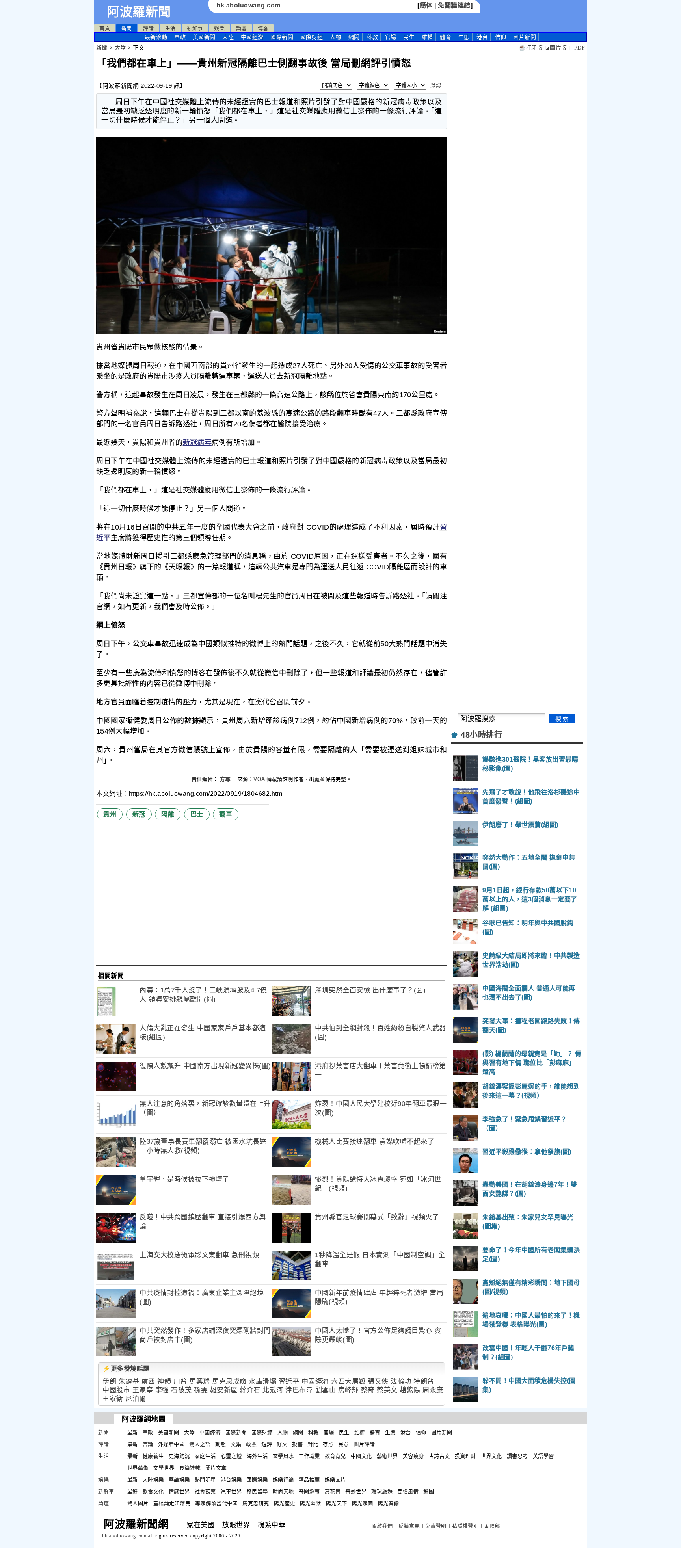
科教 (372, 37)
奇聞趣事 (309, 1491)
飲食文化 (153, 1491)
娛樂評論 (283, 1480)
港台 (482, 37)
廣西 (148, 1381)
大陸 (228, 37)
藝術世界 (387, 1456)
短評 (266, 1444)
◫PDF (577, 48)
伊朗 (109, 1381)
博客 (263, 28)
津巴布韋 (299, 1390)
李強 (162, 1390)
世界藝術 (138, 1468)
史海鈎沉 (179, 1456)
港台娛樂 (231, 1480)
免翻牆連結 (454, 5)
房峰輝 (348, 1390)
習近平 (289, 1381)
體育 (445, 37)
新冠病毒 (197, 442)
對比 (312, 1444)
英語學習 (543, 1456)
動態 (220, 1444)
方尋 (226, 779)
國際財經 (311, 37)
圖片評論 (364, 1444)
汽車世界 (231, 1491)
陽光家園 (362, 1503)
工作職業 (309, 1456)
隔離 (167, 814)
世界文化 (491, 1456)
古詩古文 (439, 1456)
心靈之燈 (231, 1456)
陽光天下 (336, 1503)
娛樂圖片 (335, 1480)
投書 (297, 1444)
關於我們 (382, 1526)
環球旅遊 (382, 1491)
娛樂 (219, 28)
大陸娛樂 (153, 1480)
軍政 (180, 37)
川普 (180, 1381)
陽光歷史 (284, 1503)
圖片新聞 (441, 1432)
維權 (427, 37)
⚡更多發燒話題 (126, 1368)
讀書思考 (517, 1456)
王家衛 (112, 1399)
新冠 (138, 814)
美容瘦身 (413, 1456)
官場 (390, 37)
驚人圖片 (138, 1503)
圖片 (524, 37)
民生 (409, 37)
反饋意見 (409, 1526)
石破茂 (181, 1390)
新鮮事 (195, 28)
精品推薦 (309, 1480)
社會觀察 (205, 1491)
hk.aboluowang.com (248, 5)
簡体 (426, 5)
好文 (282, 1444)
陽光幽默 (310, 1503)
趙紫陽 (410, 1390)
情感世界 (179, 1491)
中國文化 (361, 1456)
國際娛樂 (257, 1480)
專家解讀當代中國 (216, 1503)
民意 (343, 1444)
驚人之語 (199, 1444)
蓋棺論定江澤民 (172, 1503)
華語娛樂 (179, 1480)
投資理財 (465, 1456)
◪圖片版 (556, 48)
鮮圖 (428, 1491)
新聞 (126, 28)
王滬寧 (142, 1390)
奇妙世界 (356, 1491)
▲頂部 (492, 1526)
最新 (156, 37)
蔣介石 (250, 1390)
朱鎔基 (129, 1381)
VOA (259, 779)
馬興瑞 (199, 1381)
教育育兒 (335, 1456)
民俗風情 (408, 1491)
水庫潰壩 (262, 1381)
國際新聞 (281, 37)
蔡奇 (368, 1390)
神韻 (164, 1381)
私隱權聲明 (465, 1526)
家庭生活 (205, 1456)
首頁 (104, 28)
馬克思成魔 (229, 1381)
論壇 (241, 28)
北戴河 (272, 1390)
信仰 (500, 37)
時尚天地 (283, 1491)
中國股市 (116, 1390)
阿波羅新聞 (139, 12)
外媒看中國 (171, 1444)
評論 (148, 28)
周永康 (432, 1390)
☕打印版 (531, 48)
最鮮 (132, 1491)
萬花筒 (333, 1491)
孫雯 (201, 1390)
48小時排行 (481, 734)
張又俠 (378, 1381)
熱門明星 (205, 1480)
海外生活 (257, 1456)
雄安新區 (224, 1390)
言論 (148, 1444)
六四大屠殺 (348, 1381)
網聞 (354, 37)
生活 (170, 28)
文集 (236, 1444)
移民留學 (257, 1491)
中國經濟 (252, 37)
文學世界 (164, 1468)
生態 (464, 37)
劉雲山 (325, 1390)
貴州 (109, 814)
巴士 (196, 814)
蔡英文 (387, 1390)
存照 (328, 1444)
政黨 (251, 1444)
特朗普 (423, 1381)
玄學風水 (283, 1456)
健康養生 (153, 1456)
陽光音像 (388, 1503)
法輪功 (401, 1381)
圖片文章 (216, 1468)
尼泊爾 (135, 1399)
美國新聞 (204, 37)
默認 (435, 85)
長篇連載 (190, 1468)
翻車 (225, 814)
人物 (335, 37)
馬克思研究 (255, 1503)
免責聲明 (436, 1526)
